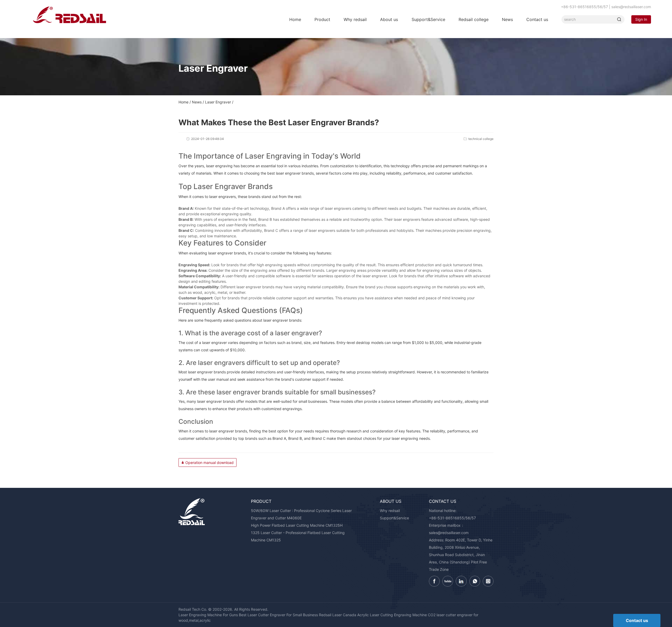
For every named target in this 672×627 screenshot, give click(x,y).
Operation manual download (209, 462)
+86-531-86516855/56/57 (452, 518)
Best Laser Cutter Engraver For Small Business (278, 615)
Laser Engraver (218, 102)
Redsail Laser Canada (337, 615)
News (507, 19)
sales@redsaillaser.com (449, 532)
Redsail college (474, 19)
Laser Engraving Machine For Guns (208, 615)
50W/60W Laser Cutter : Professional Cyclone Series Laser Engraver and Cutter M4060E (301, 514)
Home (295, 19)
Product (322, 19)
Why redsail (355, 19)
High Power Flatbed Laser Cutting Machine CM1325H (297, 525)
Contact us (537, 19)
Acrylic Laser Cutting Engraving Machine (392, 615)
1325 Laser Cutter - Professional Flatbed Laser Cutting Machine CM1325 (298, 536)
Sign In (641, 19)
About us (389, 19)
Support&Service (428, 19)
